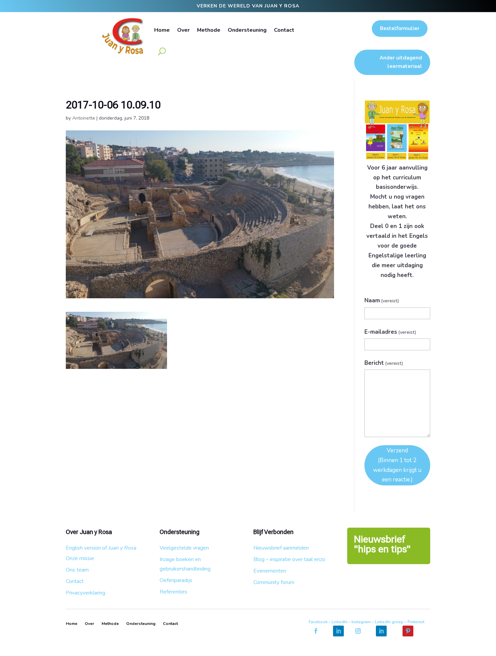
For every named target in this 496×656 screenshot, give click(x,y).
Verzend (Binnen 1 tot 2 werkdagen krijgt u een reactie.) (397, 465)
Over (183, 30)
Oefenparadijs (176, 580)
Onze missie (80, 558)
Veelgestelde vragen (184, 548)
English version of (101, 548)
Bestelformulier (399, 28)
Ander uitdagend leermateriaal (401, 62)
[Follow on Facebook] (315, 631)
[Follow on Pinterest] (408, 631)
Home (162, 30)
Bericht (383, 363)
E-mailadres (390, 332)
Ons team (77, 570)
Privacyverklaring (85, 593)
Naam (381, 300)
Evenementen (269, 571)
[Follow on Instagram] (358, 631)
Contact (284, 30)
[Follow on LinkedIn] (338, 631)
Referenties (173, 592)
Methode (208, 30)
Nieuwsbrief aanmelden (281, 548)
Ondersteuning (247, 30)
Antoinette (83, 118)
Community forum (273, 582)
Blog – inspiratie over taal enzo (289, 559)
